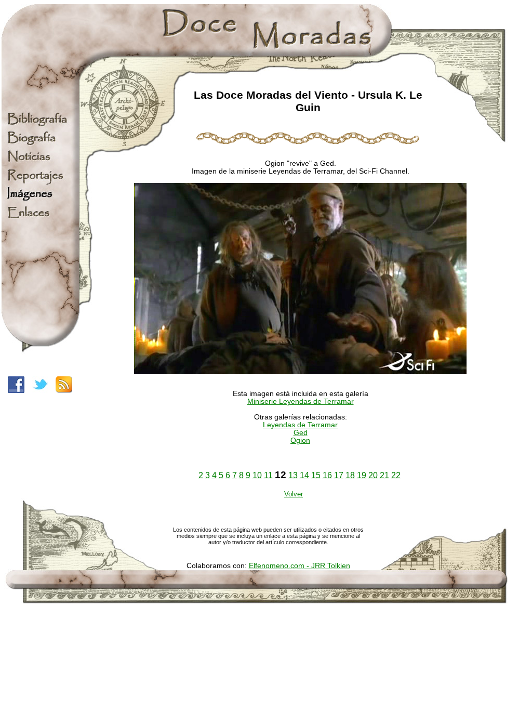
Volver (293, 494)
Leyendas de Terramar (300, 425)
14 (304, 475)
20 (373, 475)
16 (327, 475)
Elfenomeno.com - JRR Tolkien (299, 566)
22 (396, 475)
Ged (301, 433)
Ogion (300, 440)
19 (361, 475)
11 (268, 475)
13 (293, 475)
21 (384, 475)
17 (338, 475)
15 (316, 475)
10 (257, 475)
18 (350, 475)
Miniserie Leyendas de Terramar (300, 401)
